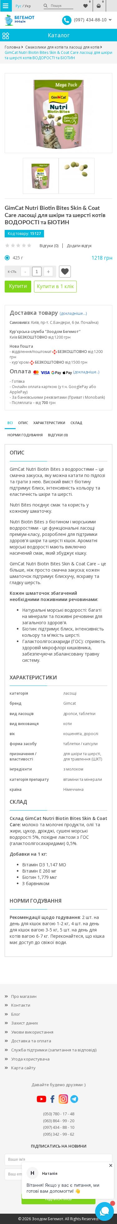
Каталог (59, 35)
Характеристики (49, 422)
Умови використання (32, 1032)
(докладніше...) (73, 313)
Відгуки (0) (58, 435)
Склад (76, 422)
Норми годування (25, 435)
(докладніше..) (86, 372)
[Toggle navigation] (6, 6)
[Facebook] (52, 1098)
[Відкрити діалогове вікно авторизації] (65, 271)
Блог (15, 1014)
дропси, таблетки (79, 713)
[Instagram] (63, 1098)
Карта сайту (23, 1068)
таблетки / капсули (80, 743)
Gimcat (69, 703)
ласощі (69, 693)
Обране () (85, 2)
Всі (10, 422)
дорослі (91, 733)
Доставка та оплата (31, 1041)
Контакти (20, 1005)
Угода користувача (30, 1059)
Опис (23, 422)
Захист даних (24, 1023)
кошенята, (73, 733)
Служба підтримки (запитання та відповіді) (53, 1050)
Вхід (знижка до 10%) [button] (111, 2)
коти (67, 723)
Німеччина (73, 789)
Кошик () (98, 2)
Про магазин (24, 996)
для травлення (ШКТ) (82, 759)
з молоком (73, 769)
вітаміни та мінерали (82, 779)
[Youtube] (41, 1098)
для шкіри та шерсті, (82, 753)
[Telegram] (74, 1098)
